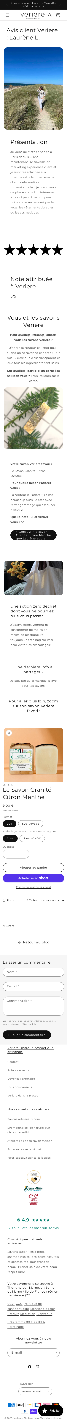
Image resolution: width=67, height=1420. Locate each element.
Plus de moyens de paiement (33, 887)
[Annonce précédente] (7, 5)
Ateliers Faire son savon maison (29, 1141)
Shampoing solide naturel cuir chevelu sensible (28, 1130)
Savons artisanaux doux (23, 1119)
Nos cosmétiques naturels (28, 1109)
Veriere (18, 1418)
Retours (13, 1314)
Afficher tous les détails (43, 900)
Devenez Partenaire (21, 1078)
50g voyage (30, 823)
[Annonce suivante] (60, 5)
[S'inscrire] (55, 1352)
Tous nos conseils (19, 1087)
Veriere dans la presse (22, 1095)
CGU (19, 1303)
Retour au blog (36, 942)
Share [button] (11, 900)
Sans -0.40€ (32, 838)
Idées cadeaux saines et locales (29, 1157)
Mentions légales (42, 1309)
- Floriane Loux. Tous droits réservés (42, 1418)
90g (9, 823)
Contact (13, 1062)
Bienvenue (44, 1314)
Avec (10, 838)
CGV (11, 1303)
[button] (7, 15)
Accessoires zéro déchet (24, 1149)
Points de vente (18, 1070)
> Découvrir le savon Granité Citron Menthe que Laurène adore (33, 535)
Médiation (27, 1314)
